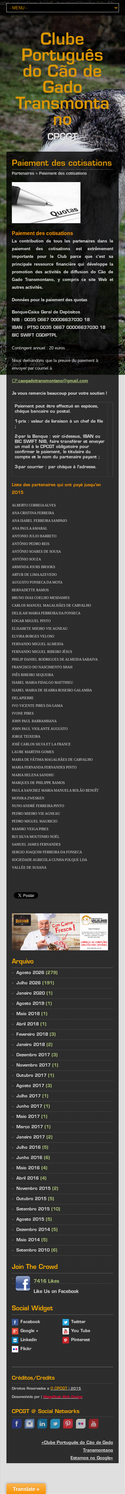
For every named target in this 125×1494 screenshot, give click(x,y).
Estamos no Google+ (92, 1458)
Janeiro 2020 (30, 993)
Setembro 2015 (33, 1209)
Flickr (26, 1349)
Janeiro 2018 (30, 1045)
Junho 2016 (29, 1158)
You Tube (80, 1331)
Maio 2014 (28, 1240)
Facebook (30, 1322)
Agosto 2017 (30, 1086)
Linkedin (29, 1340)
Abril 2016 (27, 1178)
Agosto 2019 (30, 1004)
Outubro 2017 (31, 1076)
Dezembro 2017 (33, 1055)
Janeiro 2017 (30, 1137)
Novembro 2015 (33, 1189)
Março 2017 (29, 1127)
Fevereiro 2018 (32, 1035)
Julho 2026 (28, 983)
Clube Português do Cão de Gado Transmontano (62, 80)
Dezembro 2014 (33, 1230)
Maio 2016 (28, 1168)
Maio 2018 (28, 1014)
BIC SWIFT (24, 335)
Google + (29, 1331)
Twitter (78, 1322)
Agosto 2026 (30, 973)
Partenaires (23, 174)
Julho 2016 (28, 1148)
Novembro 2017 (33, 1065)
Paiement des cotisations (63, 174)
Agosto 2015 (30, 1219)
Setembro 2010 (33, 1250)
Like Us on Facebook (56, 1291)
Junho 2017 (29, 1106)
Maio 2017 (28, 1117)
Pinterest (80, 1340)
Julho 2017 (28, 1096)
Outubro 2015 (31, 1199)
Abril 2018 (27, 1024)
